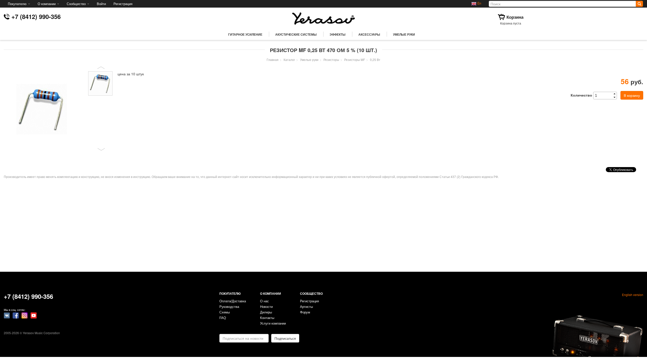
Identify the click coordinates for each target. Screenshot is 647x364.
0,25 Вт (375, 59)
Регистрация (122, 4)
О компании (47, 4)
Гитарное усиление (245, 34)
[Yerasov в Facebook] (16, 315)
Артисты (306, 307)
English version (632, 294)
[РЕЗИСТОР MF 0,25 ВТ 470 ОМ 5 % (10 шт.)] (44, 109)
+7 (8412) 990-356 (36, 16)
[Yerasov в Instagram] (24, 315)
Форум (305, 312)
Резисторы (331, 59)
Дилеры (266, 312)
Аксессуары (369, 34)
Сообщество (77, 4)
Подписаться (285, 338)
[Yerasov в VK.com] (7, 315)
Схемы (224, 312)
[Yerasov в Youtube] (34, 315)
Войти (101, 4)
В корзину (632, 95)
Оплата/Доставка (232, 301)
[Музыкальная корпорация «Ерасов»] (323, 17)
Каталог (289, 59)
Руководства (229, 307)
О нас (264, 301)
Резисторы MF (354, 59)
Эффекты (337, 34)
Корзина (514, 17)
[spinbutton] (606, 95)
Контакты (267, 318)
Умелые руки (404, 34)
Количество (581, 95)
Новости (266, 307)
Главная (273, 59)
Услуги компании (273, 323)
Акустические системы (296, 34)
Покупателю (18, 4)
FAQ (222, 318)
